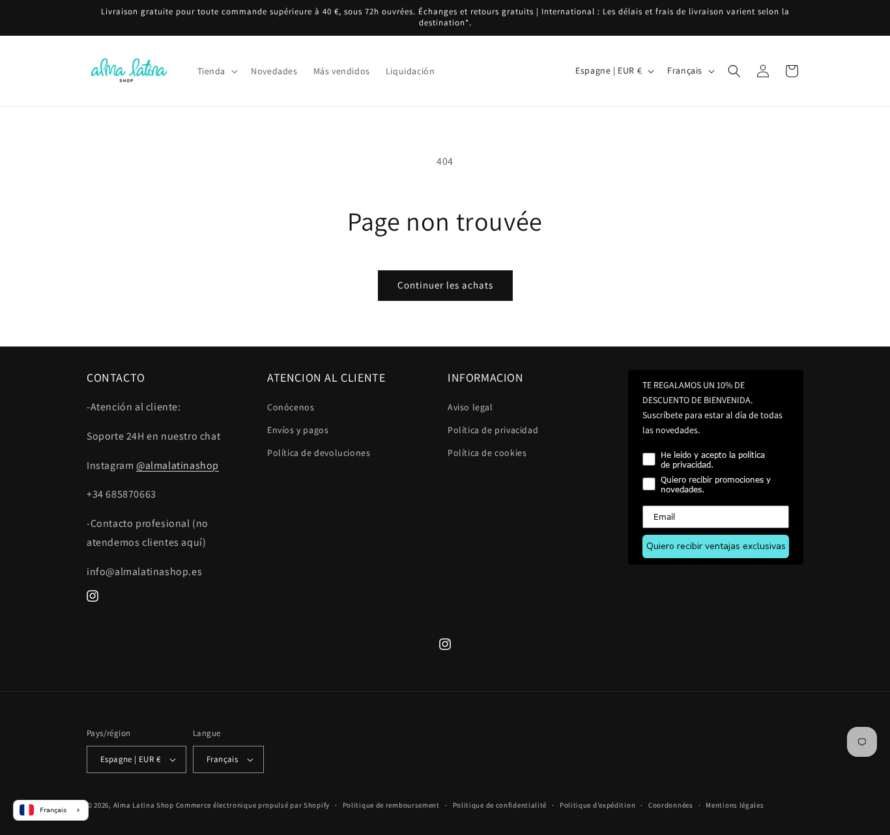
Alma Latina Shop (143, 805)
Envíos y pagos (297, 430)
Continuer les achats (445, 285)
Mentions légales (735, 805)
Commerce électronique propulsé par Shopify (253, 805)
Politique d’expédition (597, 805)
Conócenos (290, 407)
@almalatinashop (177, 465)
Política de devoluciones (318, 453)
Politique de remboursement (391, 805)
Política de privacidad (493, 430)
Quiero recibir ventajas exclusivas (716, 546)
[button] (217, 71)
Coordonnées (670, 805)
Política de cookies (487, 453)
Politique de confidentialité (500, 805)
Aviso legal (470, 407)
